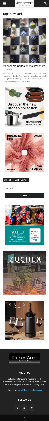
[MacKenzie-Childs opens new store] (24, 40)
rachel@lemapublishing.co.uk (30, 390)
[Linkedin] (24, 408)
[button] (4, 3)
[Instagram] (17, 407)
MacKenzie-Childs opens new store (24, 66)
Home (5, 10)
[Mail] (31, 408)
